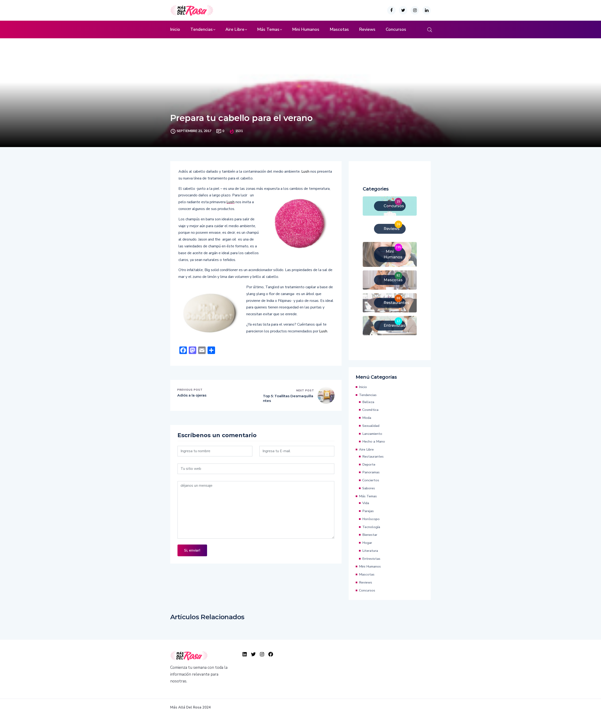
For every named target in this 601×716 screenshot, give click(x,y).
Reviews (367, 29)
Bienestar (369, 534)
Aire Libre (234, 29)
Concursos (396, 29)
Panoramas (371, 472)
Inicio (175, 29)
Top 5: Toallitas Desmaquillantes (288, 398)
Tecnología (371, 527)
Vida (365, 503)
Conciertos (370, 480)
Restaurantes (373, 456)
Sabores (368, 488)
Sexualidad (370, 425)
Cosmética (370, 409)
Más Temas (268, 29)
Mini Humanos (305, 29)
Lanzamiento (372, 433)
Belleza (368, 402)
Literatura (370, 550)
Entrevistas (371, 558)
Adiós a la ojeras (191, 395)
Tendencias (201, 29)
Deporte (368, 464)
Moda (366, 417)
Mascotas (339, 29)
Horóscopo (371, 519)
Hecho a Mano (373, 441)
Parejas (368, 511)
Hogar (367, 542)
